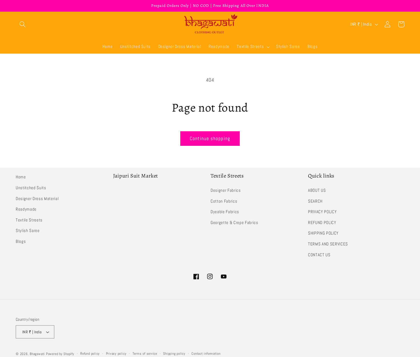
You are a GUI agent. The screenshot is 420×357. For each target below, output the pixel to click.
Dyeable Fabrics (225, 212)
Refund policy (90, 353)
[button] (22, 24)
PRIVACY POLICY (322, 212)
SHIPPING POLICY (323, 233)
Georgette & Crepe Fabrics (234, 222)
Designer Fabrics (226, 190)
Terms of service (145, 353)
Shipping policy (174, 353)
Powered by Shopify (60, 354)
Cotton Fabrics (224, 201)
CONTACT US (319, 255)
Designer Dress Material (37, 198)
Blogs (21, 241)
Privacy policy (116, 353)
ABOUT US (317, 190)
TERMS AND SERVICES (328, 244)
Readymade (26, 209)
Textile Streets (29, 220)
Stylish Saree (28, 230)
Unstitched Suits (31, 188)
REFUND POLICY (322, 222)
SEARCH (315, 201)
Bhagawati (37, 354)
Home (21, 177)
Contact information (206, 353)
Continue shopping (210, 139)
